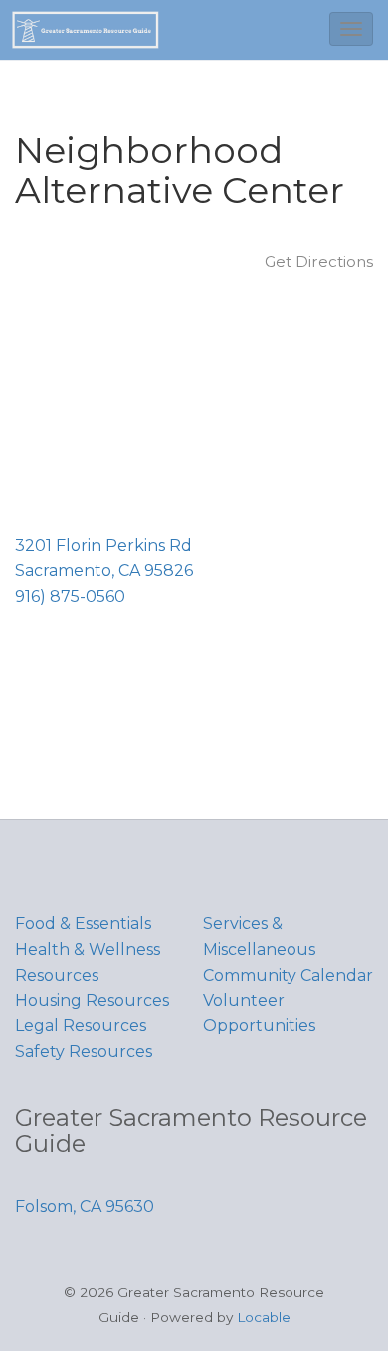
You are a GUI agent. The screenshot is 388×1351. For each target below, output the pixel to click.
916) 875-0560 (70, 596)
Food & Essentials (83, 923)
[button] (351, 29)
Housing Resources (92, 1000)
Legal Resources (80, 1025)
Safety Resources (83, 1051)
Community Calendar (288, 975)
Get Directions (319, 261)
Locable (264, 1317)
